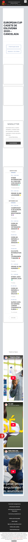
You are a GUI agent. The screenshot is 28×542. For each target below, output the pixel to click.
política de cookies (18, 538)
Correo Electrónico (13, 137)
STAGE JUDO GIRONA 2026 (16, 277)
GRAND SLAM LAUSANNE (16, 194)
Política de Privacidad (14, 518)
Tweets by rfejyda (13, 352)
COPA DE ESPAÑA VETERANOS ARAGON (15, 226)
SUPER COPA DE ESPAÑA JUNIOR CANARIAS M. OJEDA (16, 305)
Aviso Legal (14, 521)
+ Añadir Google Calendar (13, 46)
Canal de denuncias (14, 529)
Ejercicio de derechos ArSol (14, 524)
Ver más (13, 317)
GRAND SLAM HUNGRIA (16, 267)
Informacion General (14, 506)
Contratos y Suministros (14, 514)
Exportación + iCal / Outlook (13, 51)
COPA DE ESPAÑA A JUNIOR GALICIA (15, 291)
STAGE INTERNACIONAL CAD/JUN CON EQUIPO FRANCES (16, 181)
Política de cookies (14, 526)
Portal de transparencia (15, 504)
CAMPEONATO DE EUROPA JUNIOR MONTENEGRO (16, 211)
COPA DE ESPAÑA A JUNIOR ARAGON (15, 240)
